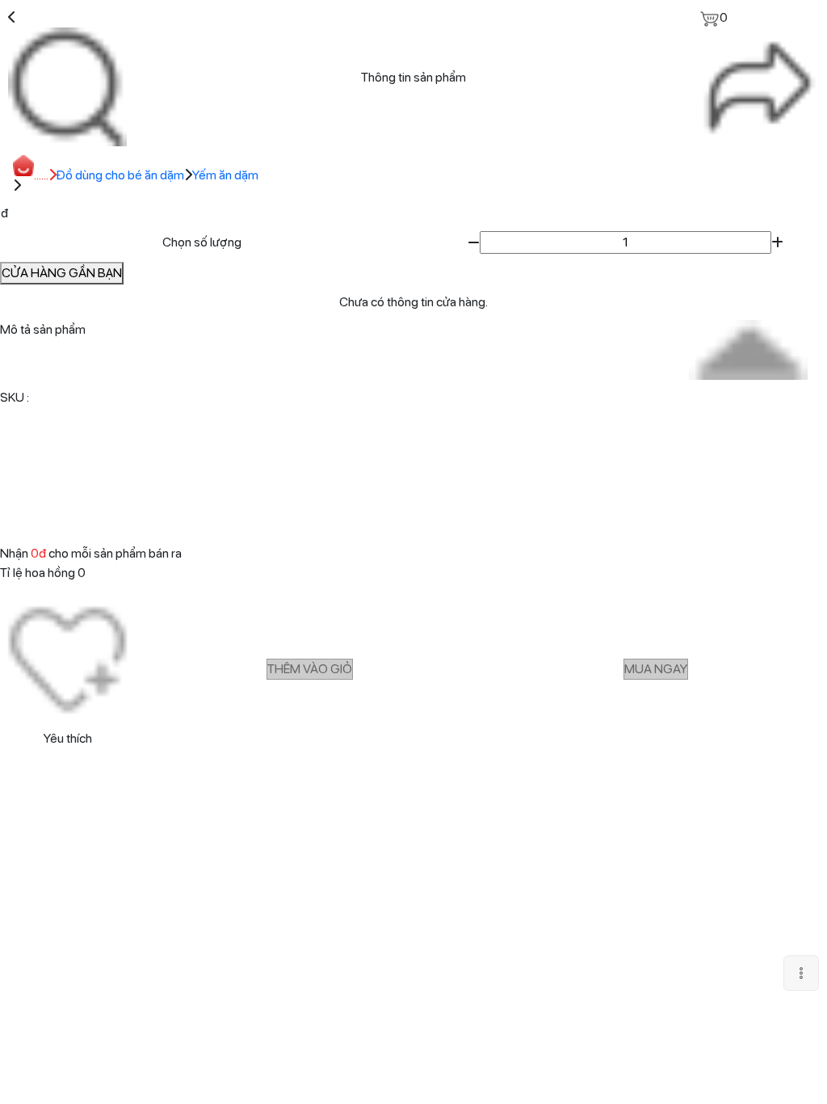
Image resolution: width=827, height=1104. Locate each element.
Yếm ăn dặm (225, 175)
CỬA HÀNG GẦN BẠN (62, 272)
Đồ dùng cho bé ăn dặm (120, 175)
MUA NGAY (655, 668)
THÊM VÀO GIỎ (309, 668)
